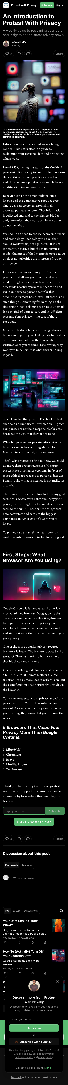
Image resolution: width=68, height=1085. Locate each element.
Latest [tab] (16, 910)
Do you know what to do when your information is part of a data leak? (23, 931)
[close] (57, 981)
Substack (16, 1077)
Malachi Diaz (19, 42)
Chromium (13, 754)
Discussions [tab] (31, 910)
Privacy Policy (45, 1057)
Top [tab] (7, 910)
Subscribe (47, 5)
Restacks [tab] (27, 865)
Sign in (60, 5)
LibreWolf (13, 749)
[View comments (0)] (19, 53)
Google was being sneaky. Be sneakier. (21, 962)
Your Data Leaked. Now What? (20, 923)
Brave (10, 759)
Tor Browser (14, 769)
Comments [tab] (11, 865)
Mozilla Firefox (17, 764)
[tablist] (18, 865)
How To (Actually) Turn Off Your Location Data (23, 954)
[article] (34, 932)
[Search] (61, 910)
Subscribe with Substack (36, 1042)
